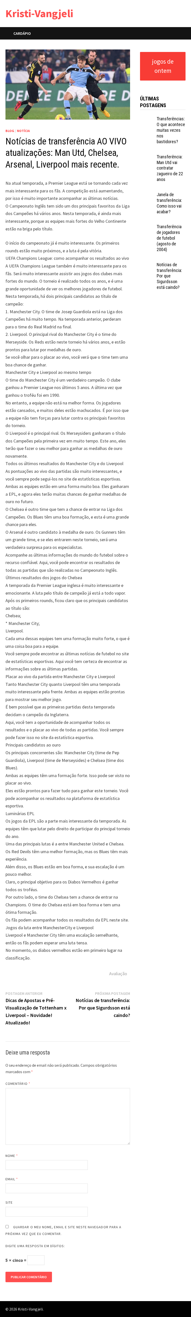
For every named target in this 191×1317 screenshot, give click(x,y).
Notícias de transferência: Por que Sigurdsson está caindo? (169, 276)
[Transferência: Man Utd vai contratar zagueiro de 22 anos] (147, 157)
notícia (23, 131)
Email (11, 1179)
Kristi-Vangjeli (39, 13)
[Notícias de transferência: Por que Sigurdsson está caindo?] (147, 265)
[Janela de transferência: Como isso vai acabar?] (147, 195)
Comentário (17, 1083)
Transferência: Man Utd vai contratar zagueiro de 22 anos (170, 168)
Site (9, 1202)
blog (9, 131)
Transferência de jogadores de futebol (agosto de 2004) (169, 238)
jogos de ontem (163, 66)
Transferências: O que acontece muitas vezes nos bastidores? (171, 130)
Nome (11, 1155)
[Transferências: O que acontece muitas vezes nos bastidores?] (147, 119)
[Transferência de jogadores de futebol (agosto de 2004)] (147, 227)
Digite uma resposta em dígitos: (35, 1246)
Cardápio (22, 33)
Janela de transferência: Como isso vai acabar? (169, 203)
